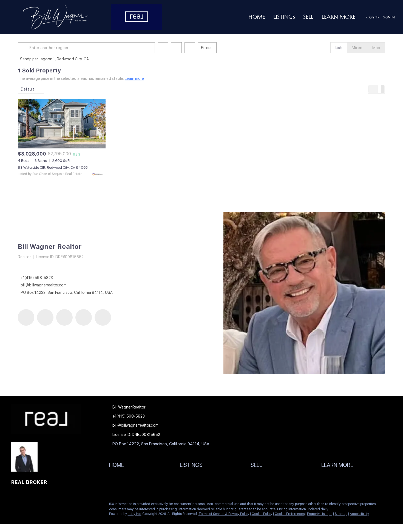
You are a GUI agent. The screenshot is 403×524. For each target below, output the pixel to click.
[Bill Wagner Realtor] (304, 293)
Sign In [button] (389, 17)
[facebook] (26, 317)
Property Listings (319, 514)
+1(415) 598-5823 (37, 277)
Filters (206, 48)
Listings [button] (284, 16)
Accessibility (359, 514)
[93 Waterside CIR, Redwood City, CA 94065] (62, 123)
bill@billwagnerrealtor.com (44, 285)
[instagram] (64, 317)
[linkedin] (45, 317)
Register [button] (372, 17)
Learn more (134, 78)
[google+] (103, 317)
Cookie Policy (262, 514)
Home (256, 16)
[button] (24, 48)
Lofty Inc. (134, 514)
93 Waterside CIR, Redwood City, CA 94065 (52, 167)
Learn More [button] (339, 16)
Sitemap (341, 514)
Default (27, 89)
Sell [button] (308, 16)
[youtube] (83, 317)
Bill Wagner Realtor (50, 246)
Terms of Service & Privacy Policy (223, 514)
